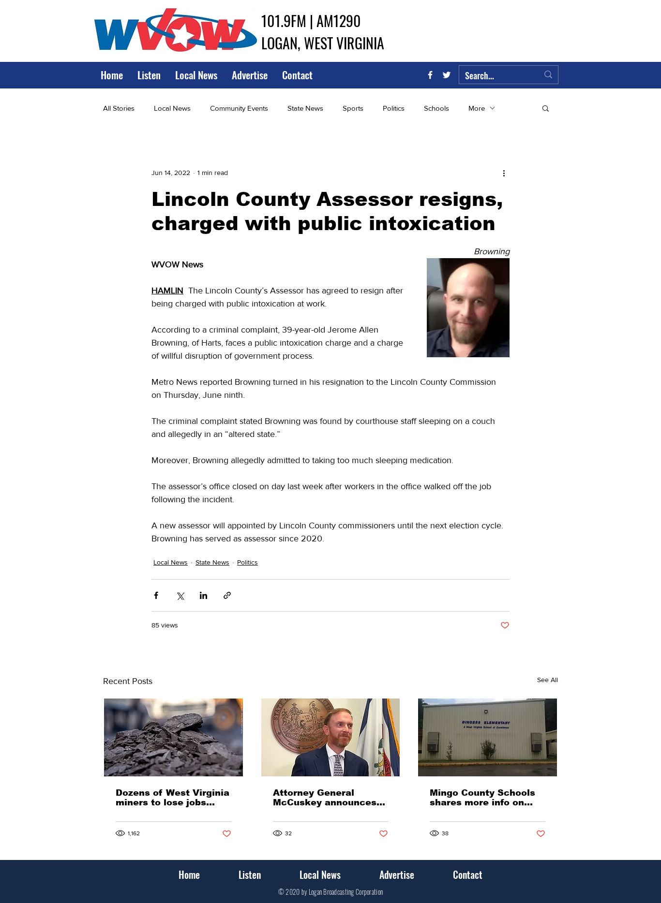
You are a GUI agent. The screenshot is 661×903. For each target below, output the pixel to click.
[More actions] (504, 172)
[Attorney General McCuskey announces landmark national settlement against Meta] (330, 737)
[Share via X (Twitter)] (179, 595)
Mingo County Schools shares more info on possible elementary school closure (482, 797)
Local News (172, 108)
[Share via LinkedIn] (203, 595)
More (476, 108)
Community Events (239, 108)
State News (305, 108)
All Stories (119, 108)
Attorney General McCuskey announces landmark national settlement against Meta (324, 797)
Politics (394, 108)
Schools (436, 108)
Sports (353, 108)
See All (547, 680)
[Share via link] (227, 595)
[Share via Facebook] (156, 595)
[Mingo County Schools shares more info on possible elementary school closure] (487, 737)
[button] (545, 108)
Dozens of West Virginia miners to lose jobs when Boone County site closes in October (172, 797)
